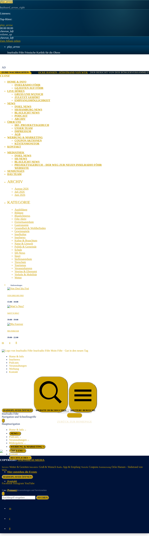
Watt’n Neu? (13, 313)
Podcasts (14, 362)
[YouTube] (10, 508)
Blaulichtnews (22, 215)
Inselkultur (20, 234)
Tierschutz (20, 262)
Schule (18, 249)
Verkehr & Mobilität (26, 274)
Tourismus (20, 265)
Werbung (14, 369)
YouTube (30, 483)
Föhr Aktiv (20, 219)
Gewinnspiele (22, 231)
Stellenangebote (23, 259)
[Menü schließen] (3, 421)
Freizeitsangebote (24, 222)
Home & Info (16, 356)
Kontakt (13, 372)
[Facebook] (9, 528)
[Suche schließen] (3, 494)
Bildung (19, 212)
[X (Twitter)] (9, 518)
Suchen (43, 497)
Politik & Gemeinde (26, 246)
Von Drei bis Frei (15, 296)
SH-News (20, 253)
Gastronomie (22, 225)
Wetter (18, 277)
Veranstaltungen (23, 268)
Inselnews (20, 237)
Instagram (18, 483)
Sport (18, 256)
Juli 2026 (20, 191)
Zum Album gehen (10, 41)
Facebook (7, 483)
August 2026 (22, 188)
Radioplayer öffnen (17, 476)
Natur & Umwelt (24, 243)
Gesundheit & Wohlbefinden (30, 228)
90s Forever (13, 331)
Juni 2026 (20, 195)
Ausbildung (21, 209)
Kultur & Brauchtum (26, 240)
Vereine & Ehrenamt (26, 271)
